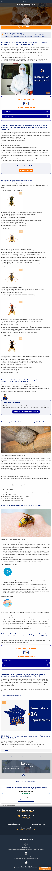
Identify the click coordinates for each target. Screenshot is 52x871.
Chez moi (8, 660)
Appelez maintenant (26, 170)
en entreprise (9, 116)
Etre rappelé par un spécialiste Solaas (12, 695)
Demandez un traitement (26, 799)
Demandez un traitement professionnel (25, 411)
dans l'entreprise (10, 665)
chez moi (8, 111)
